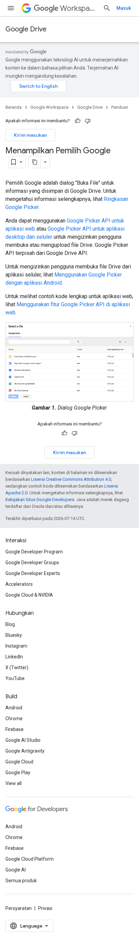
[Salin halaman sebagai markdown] (35, 162)
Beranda (13, 107)
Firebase (14, 729)
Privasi (45, 908)
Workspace (79, 8)
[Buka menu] (11, 8)
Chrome (14, 718)
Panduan (119, 107)
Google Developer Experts (32, 573)
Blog (10, 624)
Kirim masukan (30, 135)
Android (13, 707)
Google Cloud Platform (29, 859)
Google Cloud (19, 761)
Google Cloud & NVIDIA (29, 595)
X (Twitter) (16, 667)
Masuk (123, 8)
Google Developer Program (34, 551)
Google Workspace (49, 107)
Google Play (17, 772)
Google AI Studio (22, 740)
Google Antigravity (25, 751)
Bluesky (13, 635)
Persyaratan (18, 908)
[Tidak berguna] (88, 121)
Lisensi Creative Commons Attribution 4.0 (71, 479)
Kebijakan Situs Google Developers (39, 499)
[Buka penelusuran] (107, 8)
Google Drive (26, 29)
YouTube (15, 678)
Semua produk (21, 880)
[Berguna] (78, 121)
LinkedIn (14, 656)
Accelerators (19, 584)
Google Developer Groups (32, 562)
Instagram (16, 646)
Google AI (15, 869)
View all (13, 783)
